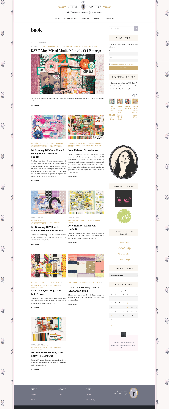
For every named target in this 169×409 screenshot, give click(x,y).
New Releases (86, 46)
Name (110, 51)
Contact (110, 19)
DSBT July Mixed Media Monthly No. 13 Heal (120, 112)
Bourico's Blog (123, 254)
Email (110, 57)
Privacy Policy (90, 400)
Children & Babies (94, 143)
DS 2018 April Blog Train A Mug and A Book (84, 289)
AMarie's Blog (124, 248)
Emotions (68, 46)
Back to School (81, 143)
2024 (32, 219)
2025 (32, 143)
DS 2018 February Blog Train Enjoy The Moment (47, 354)
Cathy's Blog (124, 259)
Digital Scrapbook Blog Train (41, 145)
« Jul (110, 326)
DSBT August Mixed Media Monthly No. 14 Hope (112, 112)
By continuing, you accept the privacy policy (122, 64)
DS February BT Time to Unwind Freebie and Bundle (47, 228)
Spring (90, 220)
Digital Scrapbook (48, 46)
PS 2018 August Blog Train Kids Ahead (46, 292)
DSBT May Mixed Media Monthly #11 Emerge (66, 50)
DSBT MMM (60, 46)
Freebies (98, 19)
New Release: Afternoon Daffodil (82, 227)
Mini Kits (77, 46)
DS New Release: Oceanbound (128, 107)
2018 (32, 282)
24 (111, 315)
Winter (59, 147)
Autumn (71, 143)
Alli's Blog (124, 242)
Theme (95, 46)
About (60, 394)
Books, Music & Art (41, 143)
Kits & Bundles (36, 400)
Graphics (34, 394)
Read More (35, 105)
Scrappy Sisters (36, 349)
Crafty (52, 219)
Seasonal (45, 147)
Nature (93, 219)
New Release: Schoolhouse (83, 150)
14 (128, 307)
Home (57, 19)
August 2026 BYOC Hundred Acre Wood (135, 111)
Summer (97, 220)
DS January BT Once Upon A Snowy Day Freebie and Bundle (48, 153)
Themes (85, 19)
